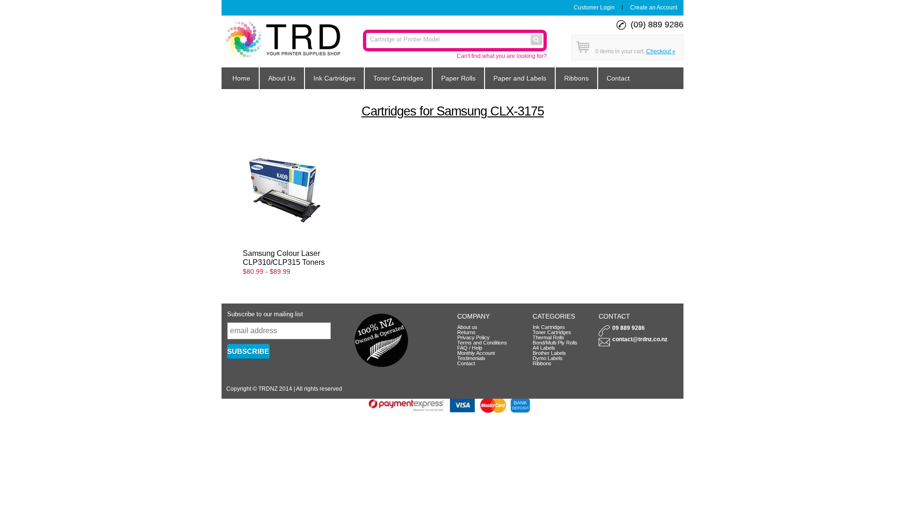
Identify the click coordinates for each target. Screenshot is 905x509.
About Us (282, 78)
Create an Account (653, 7)
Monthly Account (476, 353)
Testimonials (471, 358)
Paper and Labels (520, 78)
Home (241, 78)
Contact (618, 78)
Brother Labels (549, 353)
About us (467, 327)
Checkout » (660, 51)
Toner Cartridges (398, 78)
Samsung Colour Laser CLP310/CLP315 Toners (284, 257)
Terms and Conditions (482, 342)
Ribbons (576, 78)
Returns (466, 332)
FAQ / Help (469, 348)
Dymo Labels (548, 358)
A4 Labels (544, 348)
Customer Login (594, 7)
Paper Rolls (458, 78)
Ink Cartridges (334, 78)
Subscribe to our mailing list (265, 314)
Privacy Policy (473, 337)
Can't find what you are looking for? (502, 56)
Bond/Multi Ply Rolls (555, 342)
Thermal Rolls (548, 337)
